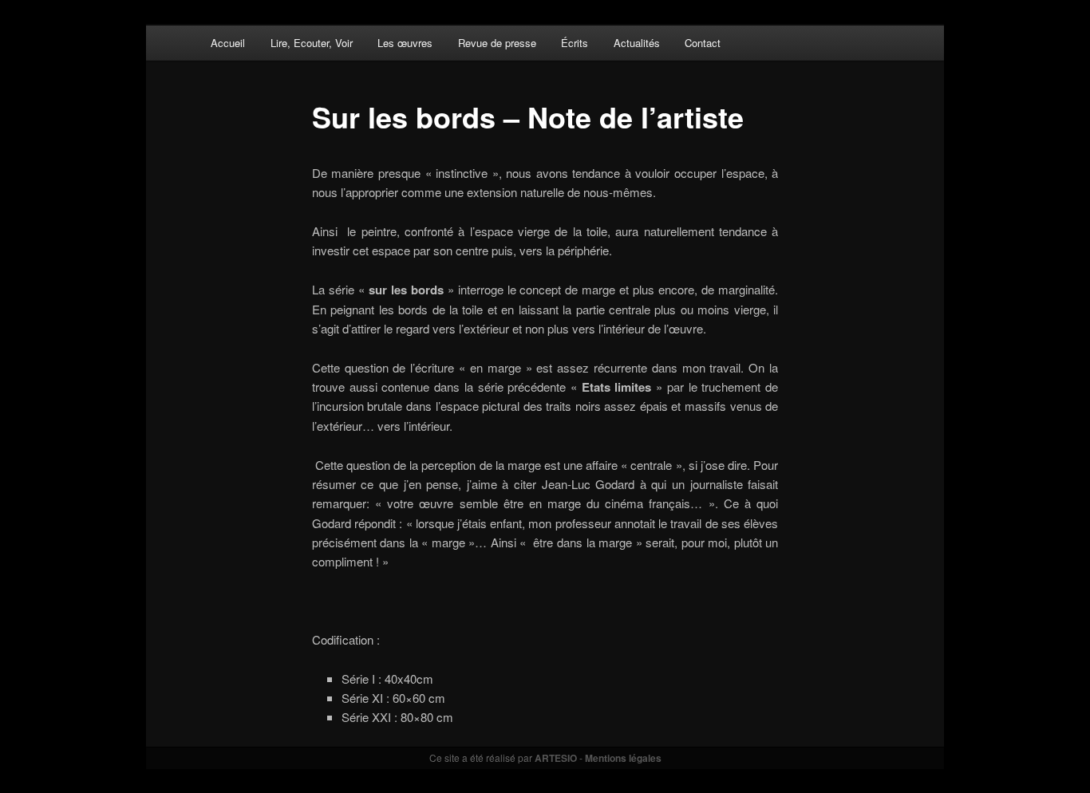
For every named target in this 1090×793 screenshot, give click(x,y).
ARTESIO (556, 758)
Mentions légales (623, 758)
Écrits (574, 42)
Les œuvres (404, 42)
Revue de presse (497, 42)
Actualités (637, 42)
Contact (703, 42)
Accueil (228, 42)
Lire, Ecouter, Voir (312, 42)
